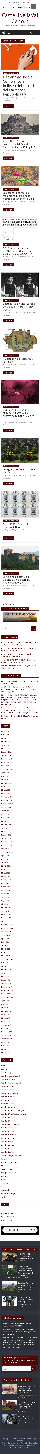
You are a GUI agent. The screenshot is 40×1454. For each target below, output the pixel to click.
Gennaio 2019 (6, 983)
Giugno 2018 (5, 1008)
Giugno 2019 (5, 966)
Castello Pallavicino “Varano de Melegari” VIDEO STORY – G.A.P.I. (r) (19, 306)
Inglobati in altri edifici (9, 1162)
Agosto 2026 (5, 731)
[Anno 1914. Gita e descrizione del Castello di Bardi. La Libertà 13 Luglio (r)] (20, 115)
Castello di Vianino (7, 1152)
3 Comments (24, 1277)
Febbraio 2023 (6, 876)
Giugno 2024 (5, 821)
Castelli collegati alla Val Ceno (11, 1076)
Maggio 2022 (6, 907)
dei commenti (7, 1217)
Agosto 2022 (5, 897)
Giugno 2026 (5, 738)
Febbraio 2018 (6, 1021)
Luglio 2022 (5, 900)
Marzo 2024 (5, 831)
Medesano (5, 1166)
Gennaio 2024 (6, 838)
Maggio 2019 (6, 970)
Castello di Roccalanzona (10, 1124)
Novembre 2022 (7, 887)
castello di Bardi (7, 1090)
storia (3, 1186)
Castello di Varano (7, 1145)
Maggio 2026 (6, 742)
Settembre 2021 (7, 935)
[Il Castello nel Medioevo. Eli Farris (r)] (20, 329)
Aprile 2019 (5, 973)
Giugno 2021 (5, 945)
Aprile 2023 (5, 869)
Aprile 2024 (5, 828)
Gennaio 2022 (6, 921)
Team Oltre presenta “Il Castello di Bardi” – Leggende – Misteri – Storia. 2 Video (26, 1389)
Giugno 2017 (5, 1049)
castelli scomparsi (7, 1086)
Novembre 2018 (7, 990)
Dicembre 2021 (6, 925)
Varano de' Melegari (8, 1193)
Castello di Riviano (7, 1121)
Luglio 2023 (5, 859)
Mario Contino (6, 681)
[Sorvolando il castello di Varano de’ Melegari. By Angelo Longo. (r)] (20, 547)
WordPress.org (6, 1220)
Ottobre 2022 (6, 890)
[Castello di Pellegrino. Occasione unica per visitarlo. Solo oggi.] (10, 1281)
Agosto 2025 (5, 773)
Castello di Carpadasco (9, 1093)
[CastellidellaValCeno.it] (3, 32)
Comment (33, 1249)
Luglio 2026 (5, 735)
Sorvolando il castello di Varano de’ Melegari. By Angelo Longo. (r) (16, 579)
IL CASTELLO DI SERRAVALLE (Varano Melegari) (25, 1299)
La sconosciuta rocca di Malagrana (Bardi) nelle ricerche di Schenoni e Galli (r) (20, 195)
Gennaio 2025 (6, 797)
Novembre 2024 (7, 804)
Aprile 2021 (5, 952)
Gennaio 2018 (6, 1025)
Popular (9, 1249)
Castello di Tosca (7, 1142)
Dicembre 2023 (6, 842)
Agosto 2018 (5, 1001)
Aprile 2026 (5, 745)
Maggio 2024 (6, 824)
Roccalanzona (6, 1176)
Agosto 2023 (5, 856)
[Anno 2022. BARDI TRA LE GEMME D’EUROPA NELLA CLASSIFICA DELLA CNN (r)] (20, 219)
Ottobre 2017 (6, 1035)
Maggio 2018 (6, 1011)
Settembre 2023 (7, 852)
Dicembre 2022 (6, 883)
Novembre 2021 (7, 928)
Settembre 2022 (7, 894)
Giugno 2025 (5, 780)
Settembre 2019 (7, 959)
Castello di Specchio (8, 1138)
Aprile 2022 (5, 911)
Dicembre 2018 (6, 987)
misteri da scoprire (8, 1169)
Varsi (3, 1197)
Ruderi (3, 1180)
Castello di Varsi (7, 1148)
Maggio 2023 (6, 866)
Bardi (3, 1066)
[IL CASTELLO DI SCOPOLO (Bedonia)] (10, 1252)
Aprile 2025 (5, 786)
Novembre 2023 (7, 845)
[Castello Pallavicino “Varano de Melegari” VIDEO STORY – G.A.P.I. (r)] (20, 274)
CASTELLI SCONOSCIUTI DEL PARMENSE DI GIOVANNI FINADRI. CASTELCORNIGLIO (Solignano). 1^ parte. (19, 710)
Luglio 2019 (5, 963)
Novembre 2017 (7, 1032)
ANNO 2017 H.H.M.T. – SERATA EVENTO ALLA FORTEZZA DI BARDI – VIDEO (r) (18, 415)
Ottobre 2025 (6, 766)
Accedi (3, 1210)
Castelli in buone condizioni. (11, 1083)
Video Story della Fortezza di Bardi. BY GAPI (25, 1418)
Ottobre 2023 (6, 849)
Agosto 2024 (5, 814)
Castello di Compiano (9, 1097)
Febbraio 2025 (6, 793)
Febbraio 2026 (6, 752)
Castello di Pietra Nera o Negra (12, 1110)
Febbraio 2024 (6, 835)
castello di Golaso (7, 1104)
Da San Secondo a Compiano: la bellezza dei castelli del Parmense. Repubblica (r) (18, 86)
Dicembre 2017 (6, 1028)
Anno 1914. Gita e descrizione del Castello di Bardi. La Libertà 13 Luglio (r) (20, 144)
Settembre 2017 (7, 1039)
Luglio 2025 (5, 776)
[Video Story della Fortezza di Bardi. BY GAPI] (10, 1415)
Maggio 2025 (6, 783)
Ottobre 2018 (6, 994)
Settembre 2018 (7, 997)
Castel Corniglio (6, 1072)
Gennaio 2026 (6, 755)
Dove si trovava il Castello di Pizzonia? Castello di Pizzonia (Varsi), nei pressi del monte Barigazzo (19, 689)
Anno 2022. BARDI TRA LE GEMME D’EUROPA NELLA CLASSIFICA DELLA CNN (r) (18, 250)
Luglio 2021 (5, 942)
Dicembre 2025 (6, 759)
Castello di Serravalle (8, 1131)
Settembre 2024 (7, 811)
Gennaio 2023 (6, 880)
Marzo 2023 (5, 873)
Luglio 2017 (5, 1046)
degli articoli (7, 1213)
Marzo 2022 (5, 914)
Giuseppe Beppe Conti (24, 98)
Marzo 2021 (5, 956)
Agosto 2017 (5, 1042)
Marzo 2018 (5, 1018)
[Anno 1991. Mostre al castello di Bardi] (20, 492)
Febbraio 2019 (6, 980)
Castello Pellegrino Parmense (11, 1155)
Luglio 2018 (5, 1004)
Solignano (4, 1183)
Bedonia (4, 1069)
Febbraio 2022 (6, 918)
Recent (21, 1249)
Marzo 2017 (5, 1053)
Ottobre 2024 (6, 807)
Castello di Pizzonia (8, 1117)
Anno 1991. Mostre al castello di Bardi (15, 525)
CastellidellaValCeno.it (20, 18)
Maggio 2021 (6, 949)
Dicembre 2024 (6, 800)
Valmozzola (5, 1190)
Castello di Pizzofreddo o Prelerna (13, 1114)
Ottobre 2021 (6, 932)
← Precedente (9, 604)
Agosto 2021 (5, 938)
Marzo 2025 (5, 790)
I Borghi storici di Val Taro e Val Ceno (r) (19, 471)
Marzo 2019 (5, 977)
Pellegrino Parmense (8, 1173)
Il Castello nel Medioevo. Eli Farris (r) (18, 360)
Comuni (4, 1159)
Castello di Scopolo (8, 1128)
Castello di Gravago (8, 1107)
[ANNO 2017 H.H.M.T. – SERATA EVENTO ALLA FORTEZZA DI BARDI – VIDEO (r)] (20, 382)
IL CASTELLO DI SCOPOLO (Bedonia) (25, 1255)
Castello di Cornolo (8, 1100)
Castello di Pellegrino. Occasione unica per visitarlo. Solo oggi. (25, 1285)
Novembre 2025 (7, 762)
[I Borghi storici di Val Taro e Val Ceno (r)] (20, 439)
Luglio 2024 (5, 818)
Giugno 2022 (5, 904)
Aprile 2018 (5, 1015)
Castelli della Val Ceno (11, 73)
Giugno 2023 (5, 862)
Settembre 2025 (7, 769)
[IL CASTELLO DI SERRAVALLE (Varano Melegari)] (10, 1296)
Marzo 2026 (5, 748)
